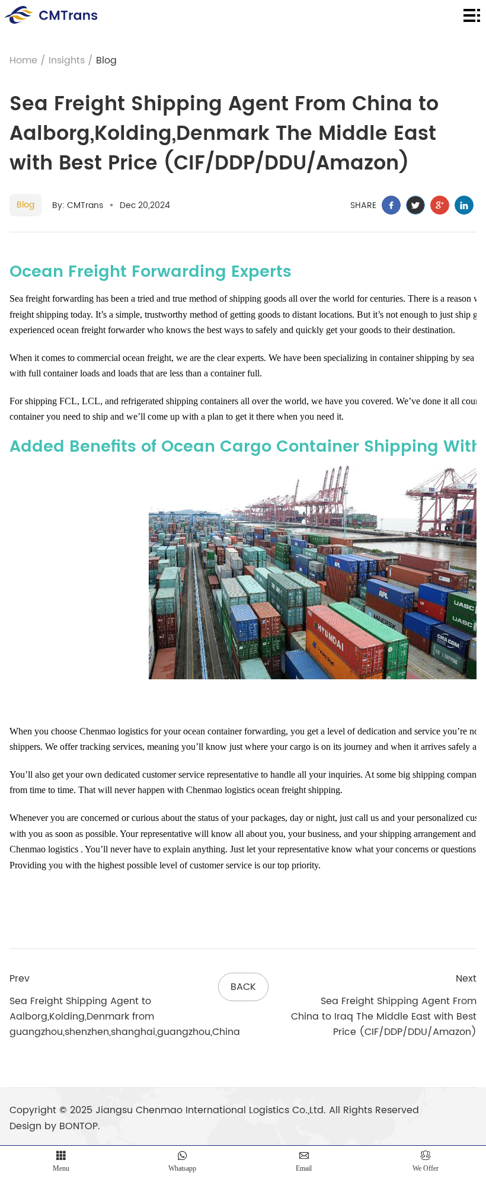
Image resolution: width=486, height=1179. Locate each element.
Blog (106, 60)
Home (23, 60)
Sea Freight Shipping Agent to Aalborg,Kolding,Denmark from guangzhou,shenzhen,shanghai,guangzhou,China (124, 1016)
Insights (67, 60)
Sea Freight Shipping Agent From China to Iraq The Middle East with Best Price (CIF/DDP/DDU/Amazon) (384, 1016)
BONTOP (78, 1126)
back (243, 987)
